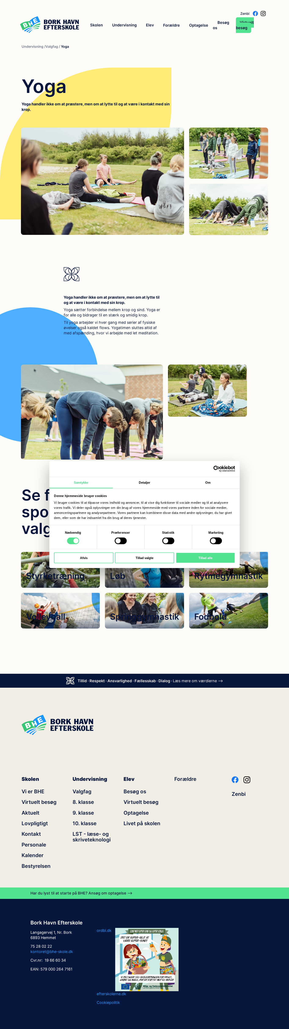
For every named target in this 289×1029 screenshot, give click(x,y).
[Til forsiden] (49, 25)
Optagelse (198, 25)
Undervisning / (33, 47)
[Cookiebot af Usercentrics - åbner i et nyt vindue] (216, 469)
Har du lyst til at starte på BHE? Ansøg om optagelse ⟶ (81, 893)
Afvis (84, 557)
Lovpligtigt (35, 823)
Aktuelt (30, 813)
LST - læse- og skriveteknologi (92, 837)
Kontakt (31, 834)
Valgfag (82, 791)
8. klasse (83, 802)
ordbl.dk (104, 930)
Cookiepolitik (108, 1002)
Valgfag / (52, 47)
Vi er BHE (33, 791)
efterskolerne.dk (111, 994)
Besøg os (221, 25)
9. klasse (83, 813)
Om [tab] (208, 482)
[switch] (121, 541)
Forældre (171, 25)
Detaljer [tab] (144, 482)
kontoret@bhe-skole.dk (51, 951)
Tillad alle (205, 557)
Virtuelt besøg (245, 25)
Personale (34, 845)
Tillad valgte (144, 557)
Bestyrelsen (36, 866)
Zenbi (244, 13)
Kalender (33, 855)
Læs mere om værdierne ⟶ (198, 681)
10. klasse (84, 823)
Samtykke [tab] (81, 482)
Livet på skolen (142, 823)
